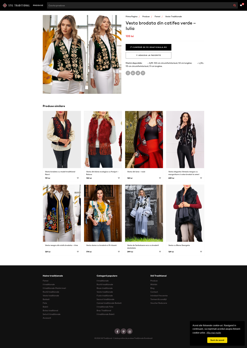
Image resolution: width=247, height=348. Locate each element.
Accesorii (47, 317)
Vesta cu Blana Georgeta (179, 245)
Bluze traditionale (105, 288)
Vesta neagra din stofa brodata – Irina (61, 245)
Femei (157, 16)
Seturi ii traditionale (51, 314)
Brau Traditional (104, 310)
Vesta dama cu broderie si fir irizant (101, 245)
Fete (45, 303)
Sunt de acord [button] (217, 340)
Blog (152, 288)
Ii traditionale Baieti (105, 314)
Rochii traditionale (51, 291)
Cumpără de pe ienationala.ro (149, 47)
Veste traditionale (173, 16)
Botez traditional (50, 310)
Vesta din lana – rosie (136, 171)
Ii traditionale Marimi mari (54, 288)
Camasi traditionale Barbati (109, 303)
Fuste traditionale (105, 295)
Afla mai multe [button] (214, 333)
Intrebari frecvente (159, 295)
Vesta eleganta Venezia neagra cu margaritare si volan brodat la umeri (183, 173)
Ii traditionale (49, 284)
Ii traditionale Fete (105, 306)
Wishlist (153, 284)
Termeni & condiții (158, 299)
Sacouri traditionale (105, 299)
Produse (38, 5)
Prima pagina (131, 16)
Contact (154, 291)
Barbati (46, 299)
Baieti (45, 306)
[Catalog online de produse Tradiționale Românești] (16, 5)
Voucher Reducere (158, 303)
